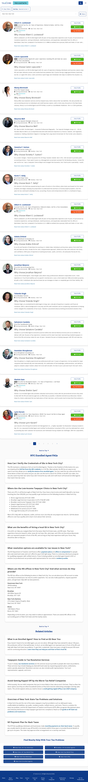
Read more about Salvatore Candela (25, 341)
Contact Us (27, 778)
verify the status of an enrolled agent (41, 471)
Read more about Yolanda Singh (23, 312)
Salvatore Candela (22, 322)
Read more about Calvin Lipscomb (24, 78)
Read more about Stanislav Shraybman (25, 369)
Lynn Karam (19, 412)
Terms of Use (35, 778)
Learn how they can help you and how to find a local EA (46, 649)
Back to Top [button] (43, 450)
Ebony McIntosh (21, 87)
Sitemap (72, 778)
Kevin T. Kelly (20, 176)
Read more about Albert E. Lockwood (25, 46)
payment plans (46, 552)
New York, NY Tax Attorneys (24, 747)
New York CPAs (65, 757)
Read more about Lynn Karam (23, 434)
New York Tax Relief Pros (65, 752)
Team (21, 778)
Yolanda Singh (20, 293)
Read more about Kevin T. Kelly (23, 194)
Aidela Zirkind (20, 236)
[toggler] (85, 3)
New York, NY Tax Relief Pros (24, 752)
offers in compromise (62, 552)
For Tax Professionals (80, 778)
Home (3, 778)
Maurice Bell (19, 119)
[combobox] (39, 14)
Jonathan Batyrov (21, 265)
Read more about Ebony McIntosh (24, 109)
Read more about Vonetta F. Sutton (24, 166)
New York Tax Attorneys (24, 757)
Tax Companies (51, 778)
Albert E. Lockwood (22, 23)
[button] (77, 30)
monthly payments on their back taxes (58, 726)
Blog (17, 778)
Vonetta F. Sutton (21, 147)
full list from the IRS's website (30, 469)
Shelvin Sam (19, 379)
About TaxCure (10, 778)
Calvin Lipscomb (21, 56)
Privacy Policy (43, 778)
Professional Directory (62, 778)
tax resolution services (26, 664)
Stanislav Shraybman (23, 350)
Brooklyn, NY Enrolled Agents (65, 747)
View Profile (77, 23)
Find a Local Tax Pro (21, 3)
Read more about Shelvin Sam (23, 401)
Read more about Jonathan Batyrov (24, 284)
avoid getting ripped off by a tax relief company (59, 689)
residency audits (62, 558)
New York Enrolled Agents (24, 761)
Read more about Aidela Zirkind (23, 255)
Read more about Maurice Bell (23, 137)
